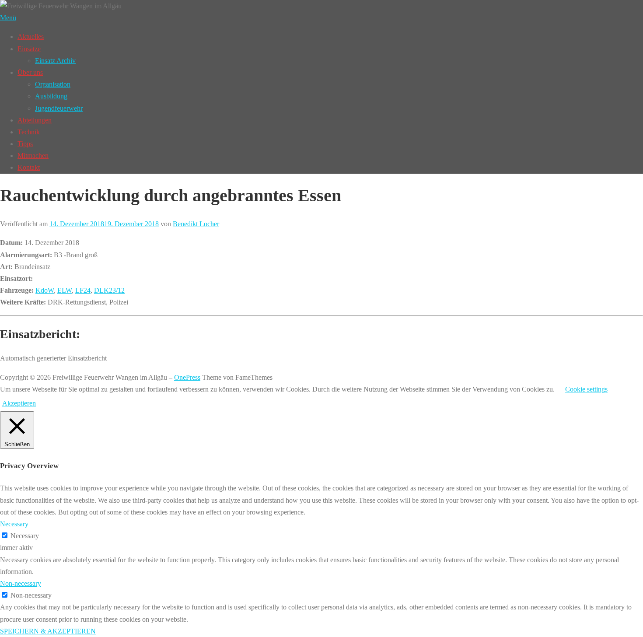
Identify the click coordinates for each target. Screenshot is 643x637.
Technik (28, 132)
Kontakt (28, 167)
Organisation (52, 84)
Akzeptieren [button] (19, 403)
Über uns (30, 72)
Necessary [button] (14, 524)
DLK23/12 (109, 290)
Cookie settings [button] (586, 389)
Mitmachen (33, 155)
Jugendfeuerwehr (59, 108)
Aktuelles (30, 36)
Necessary (24, 535)
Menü (8, 17)
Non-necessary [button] (20, 583)
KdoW (44, 290)
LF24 (83, 290)
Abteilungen (34, 120)
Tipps (25, 143)
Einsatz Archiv (55, 60)
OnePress (187, 377)
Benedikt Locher (196, 224)
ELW (64, 290)
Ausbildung (51, 96)
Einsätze (29, 48)
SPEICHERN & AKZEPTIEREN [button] (48, 631)
